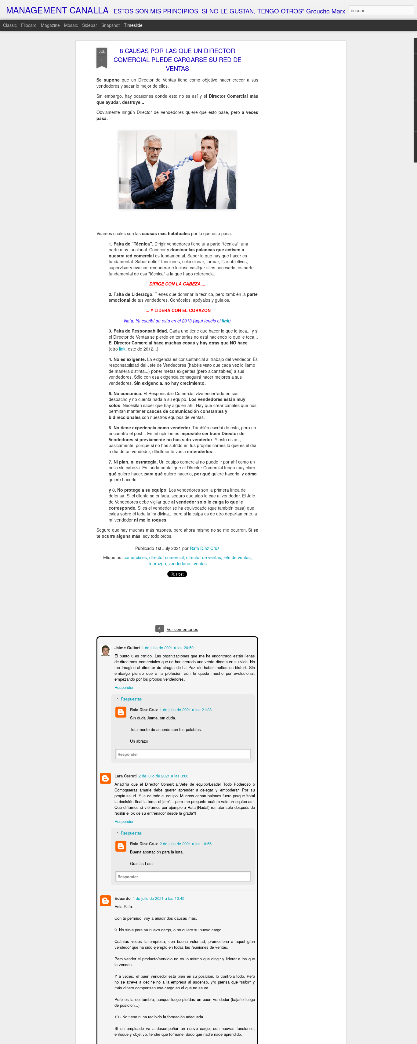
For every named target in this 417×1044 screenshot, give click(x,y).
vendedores (180, 563)
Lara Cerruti (125, 775)
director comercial (166, 557)
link (122, 349)
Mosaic (71, 25)
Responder (123, 686)
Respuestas (130, 698)
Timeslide (133, 25)
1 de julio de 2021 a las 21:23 (185, 709)
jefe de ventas (237, 557)
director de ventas (203, 557)
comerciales (135, 557)
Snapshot (110, 25)
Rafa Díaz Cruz (204, 548)
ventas (200, 563)
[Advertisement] (291, 143)
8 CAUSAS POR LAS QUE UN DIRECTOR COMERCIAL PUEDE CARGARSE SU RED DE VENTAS (177, 59)
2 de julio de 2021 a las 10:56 (185, 843)
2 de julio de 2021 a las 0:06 (163, 775)
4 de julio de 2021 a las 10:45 (158, 897)
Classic (10, 25)
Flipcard (29, 25)
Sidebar (89, 25)
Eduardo (122, 897)
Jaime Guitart (126, 647)
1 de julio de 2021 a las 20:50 (167, 647)
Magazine (50, 25)
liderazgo (157, 563)
